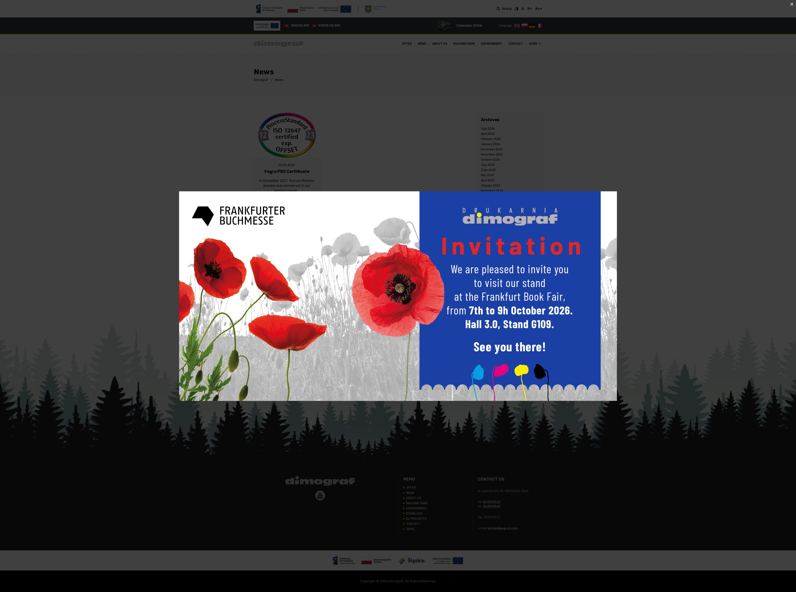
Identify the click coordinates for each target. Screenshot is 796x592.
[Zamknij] (791, 4)
